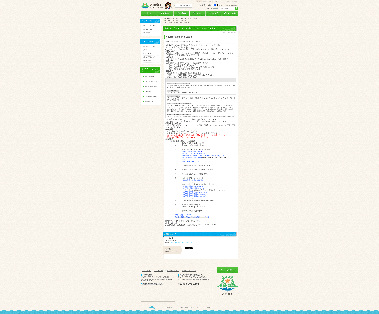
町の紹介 (165, 13)
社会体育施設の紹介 (150, 57)
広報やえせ (148, 91)
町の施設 (147, 33)
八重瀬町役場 (177, 22)
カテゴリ (171, 18)
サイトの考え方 (158, 271)
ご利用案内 (203, 5)
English (205, 1)
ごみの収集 (147, 53)
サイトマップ (146, 271)
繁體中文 (217, 1)
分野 (177, 18)
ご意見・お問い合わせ (189, 271)
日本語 (199, 1)
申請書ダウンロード (150, 46)
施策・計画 (147, 60)
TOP (166, 18)
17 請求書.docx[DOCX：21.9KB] (195, 207)
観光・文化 (197, 13)
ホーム (149, 13)
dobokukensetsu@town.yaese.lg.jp (181, 242)
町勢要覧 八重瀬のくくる (152, 81)
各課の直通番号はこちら (152, 284)
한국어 (223, 1)
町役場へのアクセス (150, 25)
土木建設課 (185, 22)
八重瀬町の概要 (149, 76)
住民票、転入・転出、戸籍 (152, 86)
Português (235, 1)
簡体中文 (211, 1)
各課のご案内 (148, 29)
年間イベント (148, 50)
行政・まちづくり (214, 13)
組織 (170, 22)
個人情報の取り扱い (173, 271)
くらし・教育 (181, 13)
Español (229, 1)
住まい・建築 (193, 18)
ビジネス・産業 (230, 13)
